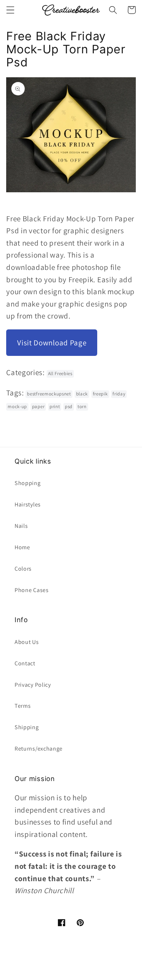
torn (82, 406)
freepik (100, 394)
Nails (21, 526)
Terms (23, 706)
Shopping (28, 483)
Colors (23, 568)
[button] (10, 10)
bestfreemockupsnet (49, 394)
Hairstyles (28, 504)
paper (38, 406)
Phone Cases (32, 590)
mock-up (17, 406)
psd (68, 406)
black (82, 394)
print (55, 406)
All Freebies (60, 373)
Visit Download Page (51, 343)
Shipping (27, 727)
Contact (25, 663)
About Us (27, 642)
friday (119, 394)
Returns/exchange (39, 748)
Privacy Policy (33, 685)
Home (22, 547)
